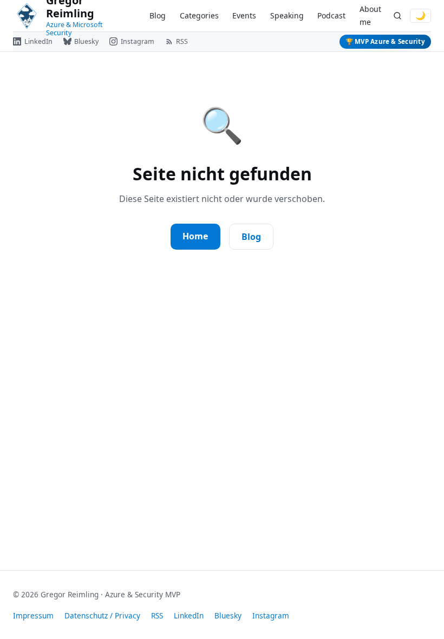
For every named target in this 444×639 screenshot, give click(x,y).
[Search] (397, 16)
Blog (157, 15)
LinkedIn (189, 615)
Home (195, 236)
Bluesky (227, 615)
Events (244, 15)
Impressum (33, 615)
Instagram (270, 615)
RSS (157, 615)
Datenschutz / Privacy (102, 615)
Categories (199, 15)
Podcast (331, 15)
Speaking (287, 15)
